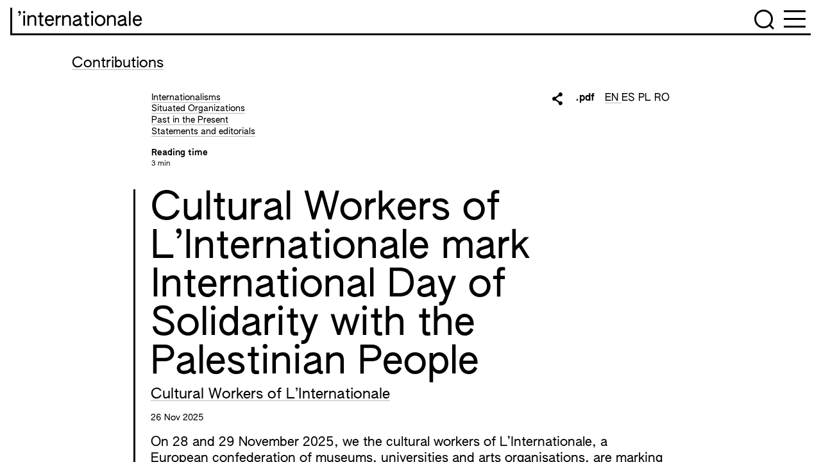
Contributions (118, 63)
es (630, 98)
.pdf (585, 98)
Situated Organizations (198, 108)
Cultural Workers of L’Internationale (270, 395)
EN (613, 98)
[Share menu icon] (557, 98)
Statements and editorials (203, 131)
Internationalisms (186, 97)
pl (646, 98)
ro (662, 98)
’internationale (79, 20)
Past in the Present (189, 120)
